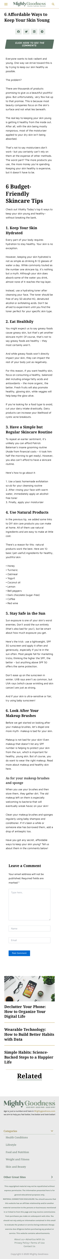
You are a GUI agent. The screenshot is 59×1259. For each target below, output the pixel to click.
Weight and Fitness (17, 1159)
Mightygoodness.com (44, 1111)
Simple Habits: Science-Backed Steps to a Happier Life (28, 1057)
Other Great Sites (15, 1177)
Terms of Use (38, 1242)
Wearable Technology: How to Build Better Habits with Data (29, 1034)
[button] (6, 4)
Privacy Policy (21, 1242)
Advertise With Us (35, 1239)
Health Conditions (17, 1137)
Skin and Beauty (16, 1166)
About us (19, 1239)
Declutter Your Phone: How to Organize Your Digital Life (25, 1011)
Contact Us (29, 1246)
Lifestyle (11, 1144)
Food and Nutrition (17, 1152)
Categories (10, 1131)
